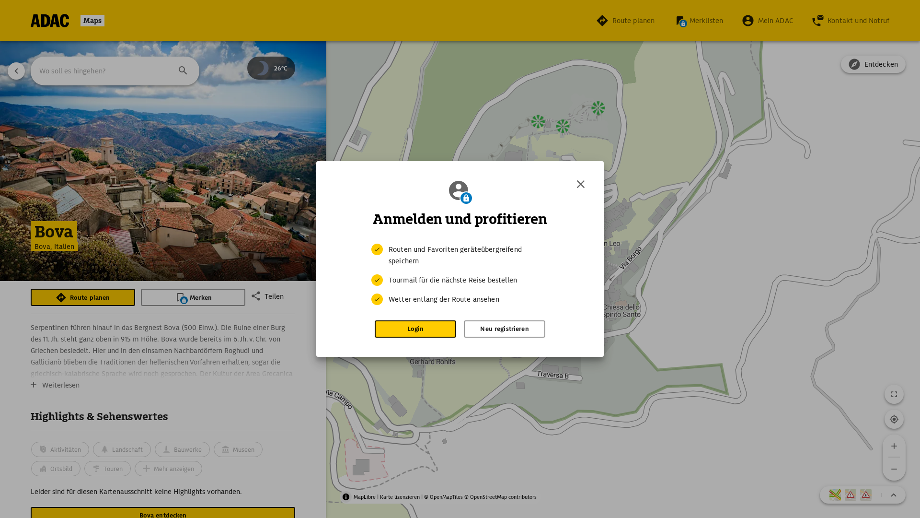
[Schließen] (580, 184)
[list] (460, 274)
